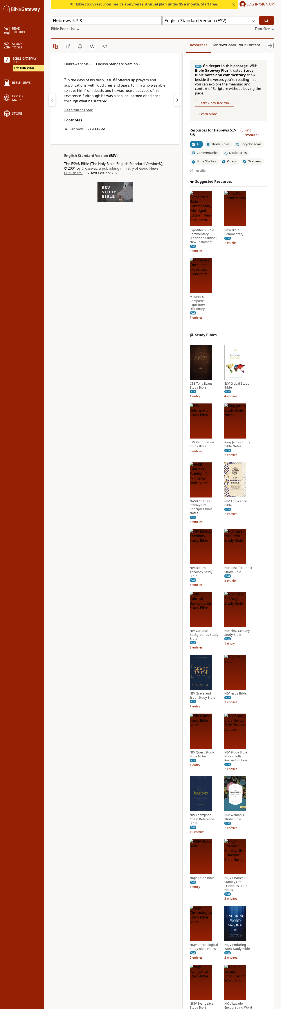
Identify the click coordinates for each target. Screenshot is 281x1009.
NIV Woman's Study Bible (234, 817)
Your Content (249, 45)
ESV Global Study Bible (236, 385)
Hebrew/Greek (224, 45)
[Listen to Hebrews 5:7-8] (104, 46)
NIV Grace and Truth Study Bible (202, 695)
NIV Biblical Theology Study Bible (201, 572)
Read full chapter (78, 110)
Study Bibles (206, 335)
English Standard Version (86, 155)
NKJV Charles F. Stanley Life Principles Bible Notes (235, 884)
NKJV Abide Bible (202, 878)
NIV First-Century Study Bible (237, 633)
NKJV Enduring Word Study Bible (237, 946)
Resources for (213, 132)
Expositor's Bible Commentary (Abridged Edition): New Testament (203, 236)
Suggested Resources (213, 181)
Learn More (208, 114)
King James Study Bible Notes (237, 444)
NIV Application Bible (235, 503)
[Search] (266, 20)
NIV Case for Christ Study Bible (238, 570)
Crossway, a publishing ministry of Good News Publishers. (111, 170)
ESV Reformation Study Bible (202, 444)
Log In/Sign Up (260, 4)
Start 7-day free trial (215, 103)
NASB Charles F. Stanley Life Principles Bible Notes (201, 507)
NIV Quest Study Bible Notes (202, 754)
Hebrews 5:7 (79, 129)
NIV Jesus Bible (235, 693)
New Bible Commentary (233, 232)
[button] (256, 4)
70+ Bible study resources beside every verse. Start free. (143, 4)
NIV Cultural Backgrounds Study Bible (204, 635)
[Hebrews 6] (177, 100)
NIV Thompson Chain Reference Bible (202, 819)
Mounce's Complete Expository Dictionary (197, 303)
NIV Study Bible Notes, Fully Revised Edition (235, 756)
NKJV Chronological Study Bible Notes (204, 946)
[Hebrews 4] (52, 100)
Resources (198, 45)
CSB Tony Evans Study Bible (201, 385)
